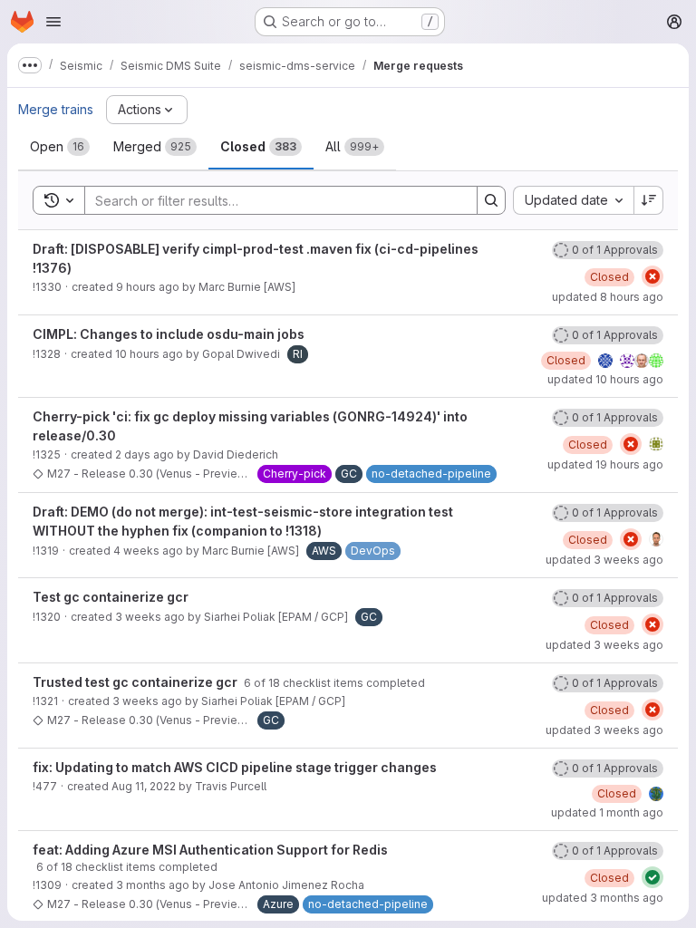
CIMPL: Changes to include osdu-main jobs (168, 334)
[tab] (60, 146)
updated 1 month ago (607, 812)
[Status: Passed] (652, 877)
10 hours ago (149, 354)
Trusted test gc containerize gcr (136, 682)
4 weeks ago (148, 550)
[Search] (491, 200)
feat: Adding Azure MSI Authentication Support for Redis (210, 849)
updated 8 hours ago (607, 297)
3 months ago (152, 885)
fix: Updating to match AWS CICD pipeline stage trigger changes (235, 767)
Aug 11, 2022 (143, 786)
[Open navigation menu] (53, 21)
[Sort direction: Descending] (648, 200)
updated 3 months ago (602, 897)
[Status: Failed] (652, 276)
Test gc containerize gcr (110, 596)
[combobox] (573, 200)
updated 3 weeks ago (604, 559)
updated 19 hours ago (605, 464)
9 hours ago (147, 287)
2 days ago (144, 454)
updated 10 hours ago (605, 379)
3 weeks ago (150, 617)
